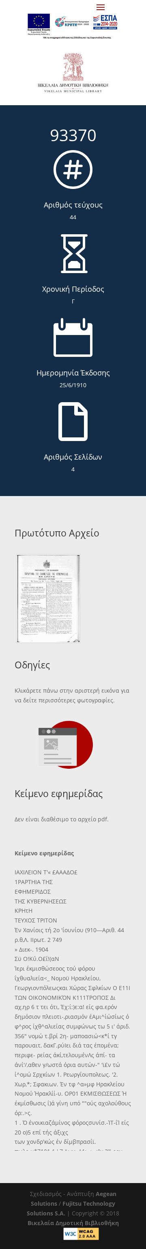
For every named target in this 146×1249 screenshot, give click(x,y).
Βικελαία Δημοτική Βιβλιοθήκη (73, 1223)
